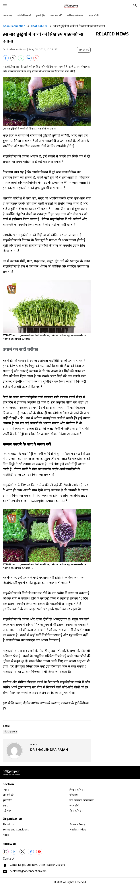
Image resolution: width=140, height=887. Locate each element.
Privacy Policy (77, 824)
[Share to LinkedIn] (29, 58)
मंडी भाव (7, 811)
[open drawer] (5, 5)
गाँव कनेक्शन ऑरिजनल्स (81, 800)
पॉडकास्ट (73, 795)
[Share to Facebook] (6, 58)
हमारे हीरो (41, 15)
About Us (8, 824)
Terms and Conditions (16, 830)
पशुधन (6, 790)
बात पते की (56, 15)
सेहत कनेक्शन (76, 811)
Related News (112, 34)
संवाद (5, 806)
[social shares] (6, 851)
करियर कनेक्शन (75, 15)
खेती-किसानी (24, 15)
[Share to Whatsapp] (21, 58)
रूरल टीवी (94, 15)
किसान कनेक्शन (77, 790)
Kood (6, 835)
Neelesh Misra (77, 830)
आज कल (8, 15)
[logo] (71, 6)
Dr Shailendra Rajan (14, 49)
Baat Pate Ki (39, 26)
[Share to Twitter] (13, 58)
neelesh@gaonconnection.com (28, 871)
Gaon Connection (14, 26)
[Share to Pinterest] (36, 58)
